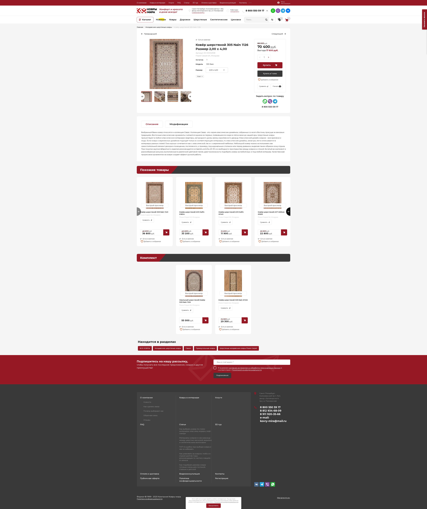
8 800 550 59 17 (255, 10)
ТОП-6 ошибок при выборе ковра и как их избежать (195, 448)
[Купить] (166, 232)
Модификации (179, 124)
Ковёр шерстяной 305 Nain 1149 (154, 212)
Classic (188, 348)
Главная (140, 27)
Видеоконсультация (228, 3)
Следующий (277, 34)
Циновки (236, 19)
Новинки (161, 19)
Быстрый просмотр (154, 195)
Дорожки (185, 19)
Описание (152, 124)
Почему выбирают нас (153, 411)
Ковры (172, 19)
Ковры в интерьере (157, 3)
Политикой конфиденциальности (247, 370)
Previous (143, 96)
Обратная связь (150, 415)
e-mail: (264, 417)
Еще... (250, 3)
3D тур (195, 3)
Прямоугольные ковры (205, 348)
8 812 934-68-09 (270, 410)
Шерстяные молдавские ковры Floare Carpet (238, 348)
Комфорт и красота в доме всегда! (171, 10)
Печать (275, 86)
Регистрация (221, 478)
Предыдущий (150, 34)
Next (189, 96)
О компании (141, 3)
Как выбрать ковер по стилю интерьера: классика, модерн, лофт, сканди (195, 431)
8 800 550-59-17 (270, 107)
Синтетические (219, 19)
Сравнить (262, 86)
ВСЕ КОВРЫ (145, 348)
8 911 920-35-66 (270, 414)
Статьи (186, 3)
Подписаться (222, 375)
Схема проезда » (198, 12)
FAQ (179, 3)
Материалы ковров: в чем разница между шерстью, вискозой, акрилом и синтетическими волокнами (195, 440)
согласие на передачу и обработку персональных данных (254, 368)
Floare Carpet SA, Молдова (207, 56)
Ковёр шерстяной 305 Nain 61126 (233, 300)
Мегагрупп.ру (283, 498)
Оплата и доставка (208, 3)
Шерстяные (200, 19)
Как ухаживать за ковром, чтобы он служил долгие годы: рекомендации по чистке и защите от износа (194, 457)
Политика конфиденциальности (190, 479)
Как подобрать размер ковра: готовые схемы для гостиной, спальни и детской (192, 467)
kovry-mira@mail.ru (273, 421)
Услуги (171, 3)
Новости (147, 402)
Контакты (243, 3)
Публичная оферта (149, 478)
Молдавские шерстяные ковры (158, 27)
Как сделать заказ (151, 406)
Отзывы (146, 420)
